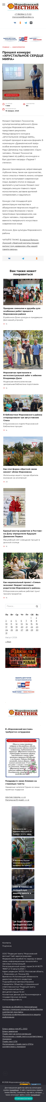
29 (32, 630)
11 (11, 624)
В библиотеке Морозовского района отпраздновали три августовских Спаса (22, 418)
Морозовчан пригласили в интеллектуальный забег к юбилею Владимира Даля (22, 375)
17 (6, 627)
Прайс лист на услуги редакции (16, 1034)
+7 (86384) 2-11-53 (23, 14)
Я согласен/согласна (23, 1098)
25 (12, 630)
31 (6, 633)
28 (27, 630)
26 (17, 630)
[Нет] (43, 1093)
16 (37, 624)
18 (12, 627)
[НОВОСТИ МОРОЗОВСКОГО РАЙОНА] (22, 776)
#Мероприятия (12, 95)
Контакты (6, 943)
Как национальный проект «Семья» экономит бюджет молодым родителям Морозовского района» (22, 585)
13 (22, 624)
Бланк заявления (10, 1031)
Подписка (6, 946)
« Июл (8, 642)
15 (31, 624)
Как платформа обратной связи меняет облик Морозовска (20, 470)
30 (37, 630)
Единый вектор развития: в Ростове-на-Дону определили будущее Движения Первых (22, 534)
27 (22, 630)
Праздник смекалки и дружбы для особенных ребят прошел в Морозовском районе (21, 311)
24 (6, 630)
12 (16, 624)
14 (27, 624)
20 (22, 627)
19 (16, 627)
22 (32, 627)
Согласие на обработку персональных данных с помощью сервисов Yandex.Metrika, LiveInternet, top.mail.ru (22, 1009)
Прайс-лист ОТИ (9, 1041)
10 (6, 624)
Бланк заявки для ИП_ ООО (14, 1029)
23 (37, 627)
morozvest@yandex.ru (23, 17)
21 (27, 627)
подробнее (14, 1090)
